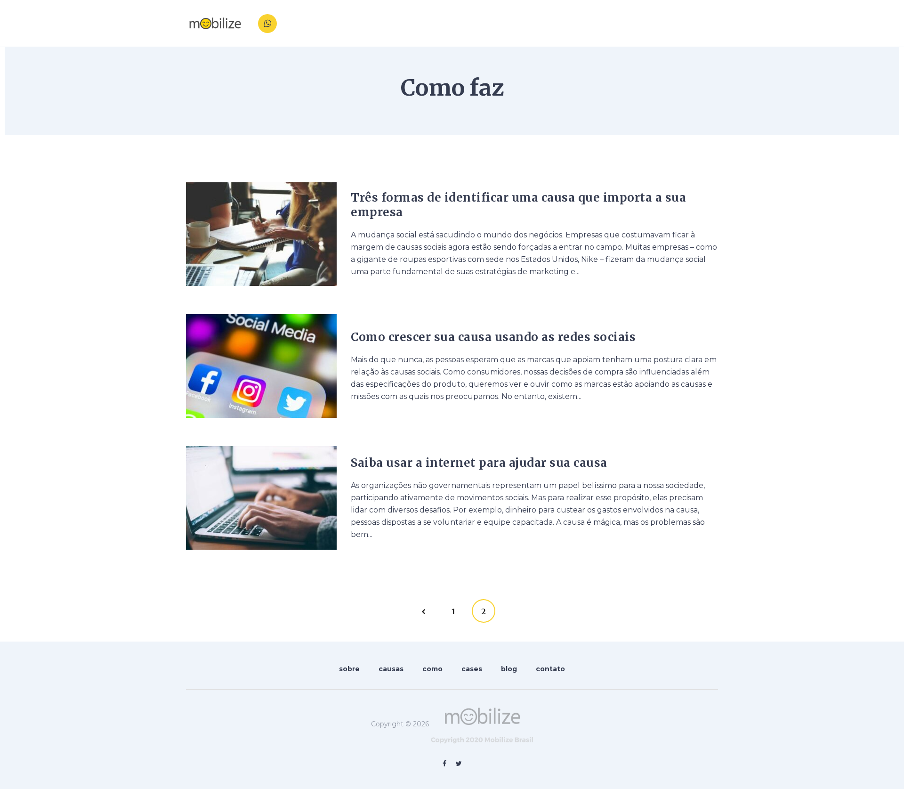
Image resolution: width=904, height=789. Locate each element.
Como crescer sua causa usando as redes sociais (493, 337)
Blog (673, 23)
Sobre (538, 23)
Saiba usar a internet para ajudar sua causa (479, 463)
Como (609, 23)
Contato (707, 23)
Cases (642, 23)
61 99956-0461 (308, 27)
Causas (574, 23)
